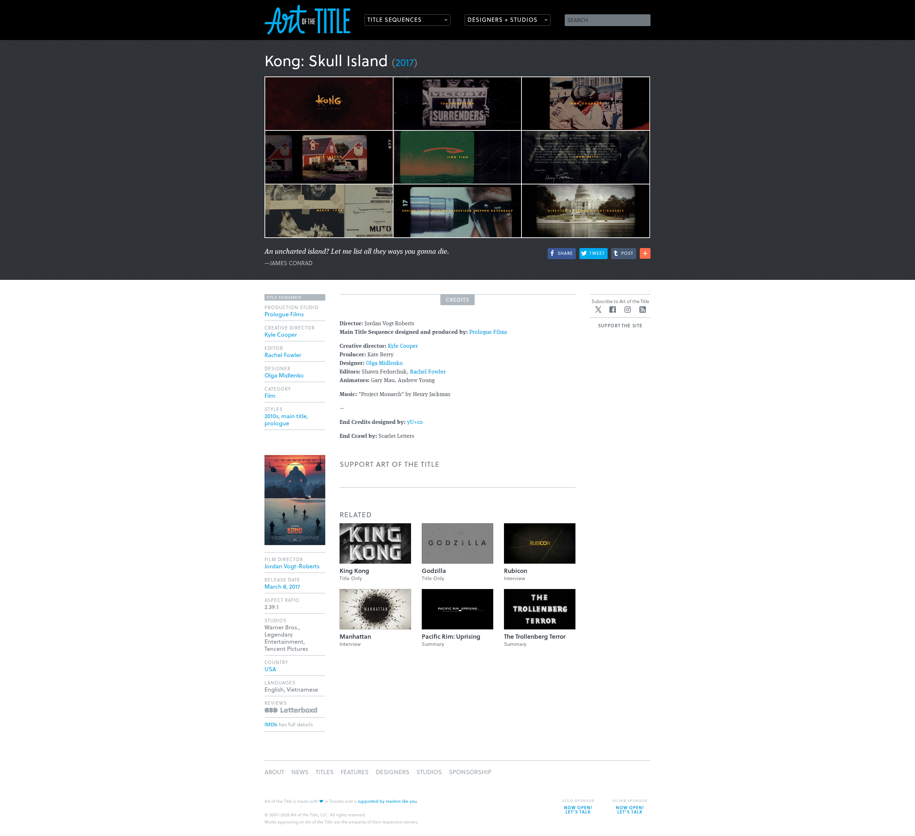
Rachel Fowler (428, 372)
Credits (457, 299)
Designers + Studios (503, 19)
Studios (429, 771)
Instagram (627, 309)
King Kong (354, 570)
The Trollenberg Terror (534, 636)
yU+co (415, 422)
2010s (271, 416)
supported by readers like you (387, 801)
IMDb (270, 724)
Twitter (598, 309)
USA (270, 669)
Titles (324, 771)
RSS (642, 309)
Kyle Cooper (403, 346)
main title (294, 416)
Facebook (612, 309)
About (274, 771)
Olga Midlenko (384, 363)
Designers (392, 771)
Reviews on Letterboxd (290, 710)
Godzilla (434, 570)
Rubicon (515, 570)
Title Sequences (394, 19)
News (299, 771)
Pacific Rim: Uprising (451, 636)
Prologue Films (488, 332)
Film (270, 395)
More (645, 253)
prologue (276, 423)
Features (355, 771)
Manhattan (355, 636)
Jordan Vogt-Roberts (292, 566)
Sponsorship (470, 771)
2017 (404, 62)
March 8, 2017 (282, 586)
